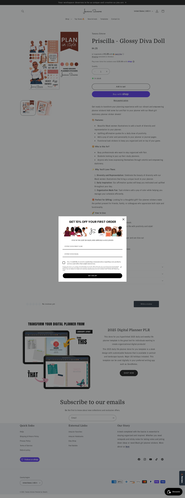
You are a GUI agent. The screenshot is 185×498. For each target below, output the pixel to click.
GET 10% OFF (92, 276)
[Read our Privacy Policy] (120, 267)
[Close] (123, 219)
